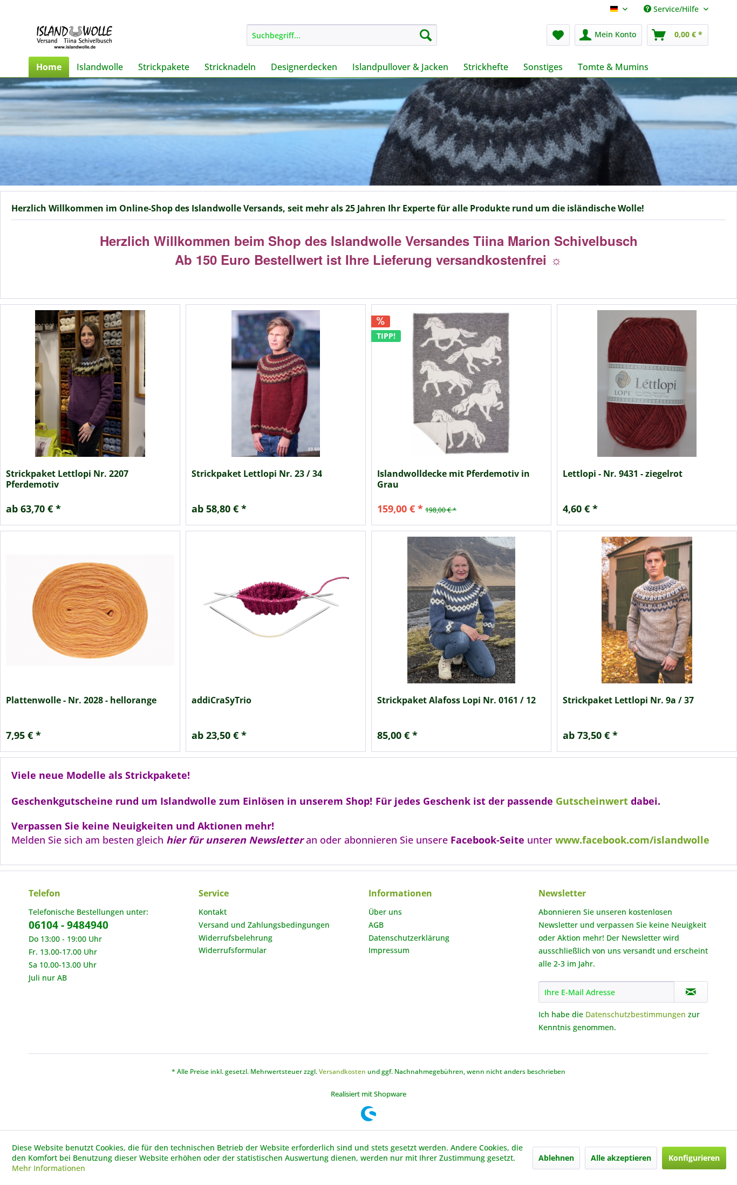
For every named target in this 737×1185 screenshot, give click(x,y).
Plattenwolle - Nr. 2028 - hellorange (81, 700)
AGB (376, 925)
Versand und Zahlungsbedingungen (264, 925)
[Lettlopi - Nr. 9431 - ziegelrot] (647, 383)
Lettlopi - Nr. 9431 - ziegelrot (623, 474)
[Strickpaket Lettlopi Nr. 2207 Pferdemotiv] (90, 383)
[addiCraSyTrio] (276, 610)
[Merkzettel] (558, 35)
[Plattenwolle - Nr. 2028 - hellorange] (90, 610)
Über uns (385, 912)
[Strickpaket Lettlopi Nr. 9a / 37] (647, 610)
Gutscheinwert (592, 800)
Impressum (389, 950)
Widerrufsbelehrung (235, 938)
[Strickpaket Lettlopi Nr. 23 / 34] (276, 383)
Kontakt (213, 912)
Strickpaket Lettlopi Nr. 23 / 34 (257, 474)
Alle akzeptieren (621, 1158)
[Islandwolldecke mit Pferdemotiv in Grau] (461, 383)
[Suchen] (425, 35)
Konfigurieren (694, 1158)
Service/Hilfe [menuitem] (676, 9)
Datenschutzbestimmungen (635, 1014)
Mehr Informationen (48, 1168)
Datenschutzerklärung (408, 938)
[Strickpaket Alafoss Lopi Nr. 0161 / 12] (461, 610)
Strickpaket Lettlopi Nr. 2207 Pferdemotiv (67, 479)
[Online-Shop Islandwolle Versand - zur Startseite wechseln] (74, 37)
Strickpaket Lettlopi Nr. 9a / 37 (628, 700)
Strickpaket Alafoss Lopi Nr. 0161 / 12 (456, 700)
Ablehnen (556, 1158)
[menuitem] (342, 35)
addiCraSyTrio (221, 700)
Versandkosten (342, 1071)
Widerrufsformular (233, 950)
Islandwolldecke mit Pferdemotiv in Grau (453, 479)
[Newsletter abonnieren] (691, 992)
